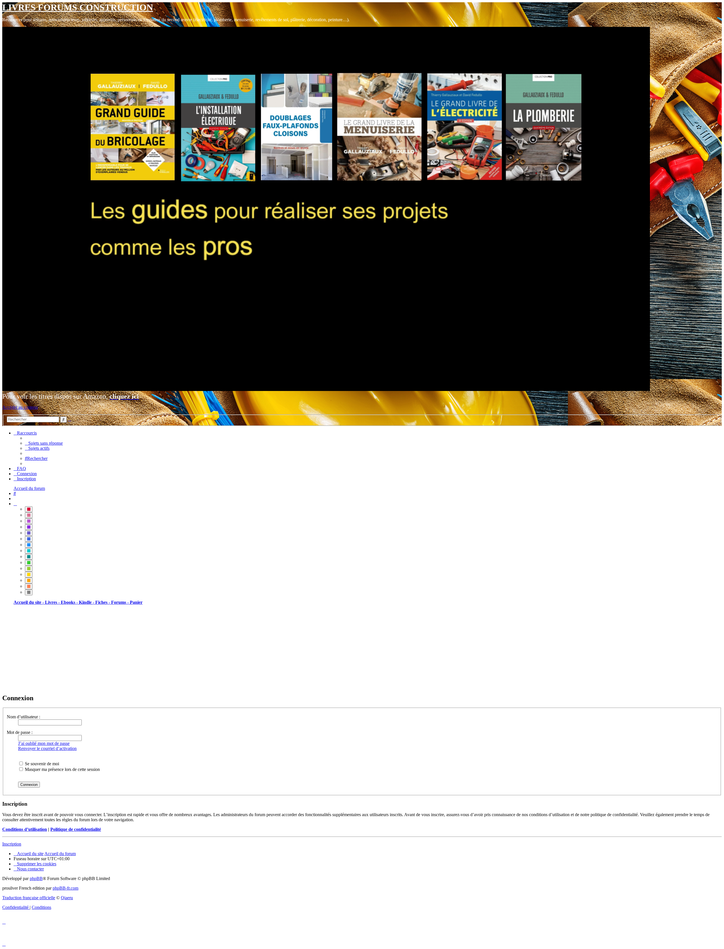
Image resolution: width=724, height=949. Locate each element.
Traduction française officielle (28, 897)
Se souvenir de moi (41, 763)
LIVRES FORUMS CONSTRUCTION (77, 7)
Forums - (120, 602)
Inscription (11, 844)
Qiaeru (67, 897)
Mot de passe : (20, 732)
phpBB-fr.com (65, 888)
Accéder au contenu (20, 407)
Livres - (53, 602)
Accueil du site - (29, 602)
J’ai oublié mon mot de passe (44, 743)
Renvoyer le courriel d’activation (47, 748)
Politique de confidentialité (75, 829)
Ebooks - (70, 602)
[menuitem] (44, 443)
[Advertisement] (172, 649)
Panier (136, 602)
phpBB (36, 878)
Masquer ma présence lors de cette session (62, 769)
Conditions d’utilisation (24, 829)
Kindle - (87, 602)
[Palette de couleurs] (15, 503)
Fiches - (103, 602)
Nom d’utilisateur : (23, 716)
